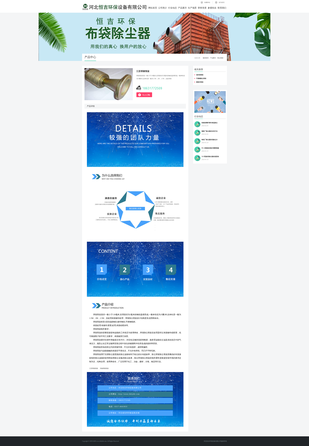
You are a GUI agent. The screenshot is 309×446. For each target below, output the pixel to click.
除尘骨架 (220, 58)
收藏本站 (207, 2)
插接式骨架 (199, 82)
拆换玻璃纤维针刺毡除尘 (210, 123)
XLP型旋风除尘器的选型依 (210, 156)
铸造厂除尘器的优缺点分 (210, 139)
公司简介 (162, 8)
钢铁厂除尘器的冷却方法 (210, 131)
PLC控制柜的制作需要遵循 (210, 148)
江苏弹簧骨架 (93, 368)
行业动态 (172, 8)
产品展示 (182, 8)
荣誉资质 (202, 8)
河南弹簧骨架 (104, 368)
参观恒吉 (212, 8)
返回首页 (206, 58)
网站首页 (152, 8)
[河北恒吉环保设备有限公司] (114, 7)
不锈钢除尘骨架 (201, 78)
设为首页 (222, 2)
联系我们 (222, 8)
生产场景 (192, 8)
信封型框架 (199, 75)
